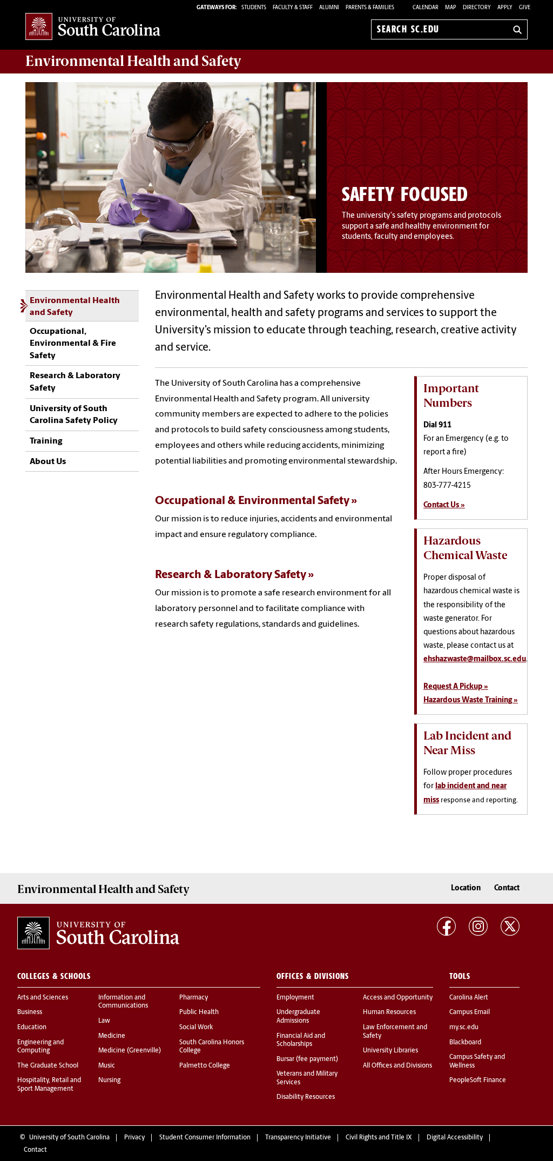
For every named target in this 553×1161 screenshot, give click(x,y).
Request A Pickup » (455, 687)
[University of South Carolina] (98, 933)
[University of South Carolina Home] (92, 27)
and (133, 61)
